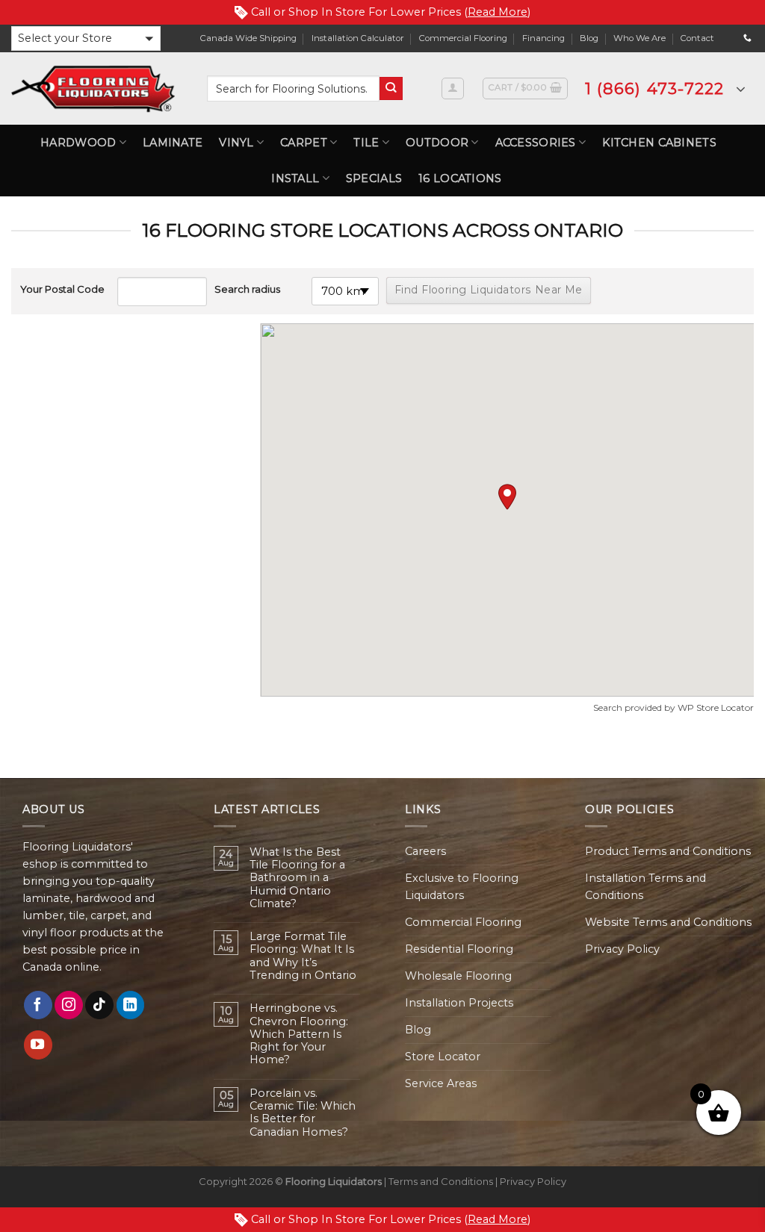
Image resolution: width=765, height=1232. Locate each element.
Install (295, 178)
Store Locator (442, 1056)
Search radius (247, 289)
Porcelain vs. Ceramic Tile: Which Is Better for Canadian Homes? (303, 1113)
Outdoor (437, 142)
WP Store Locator (716, 707)
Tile (366, 142)
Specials (374, 178)
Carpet (303, 142)
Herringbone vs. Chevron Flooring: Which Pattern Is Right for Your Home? (299, 1034)
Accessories (535, 142)
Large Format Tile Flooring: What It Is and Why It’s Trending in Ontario (303, 956)
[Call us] (747, 38)
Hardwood (78, 142)
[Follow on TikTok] (99, 1005)
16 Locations (459, 178)
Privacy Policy (622, 949)
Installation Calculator (358, 38)
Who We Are (639, 38)
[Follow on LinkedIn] (131, 1005)
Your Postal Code (62, 289)
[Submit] (391, 88)
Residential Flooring (459, 949)
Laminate (172, 142)
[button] (86, 38)
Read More (497, 12)
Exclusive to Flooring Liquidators (461, 886)
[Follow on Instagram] (69, 1005)
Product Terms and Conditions (668, 851)
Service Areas (441, 1083)
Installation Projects (459, 1002)
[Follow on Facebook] (38, 1005)
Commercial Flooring (463, 38)
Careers (425, 851)
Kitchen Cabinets (659, 142)
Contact (697, 38)
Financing (543, 38)
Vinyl (236, 142)
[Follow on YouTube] (38, 1044)
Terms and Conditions (440, 1181)
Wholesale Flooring (458, 976)
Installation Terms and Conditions (645, 886)
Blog (589, 38)
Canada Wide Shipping (248, 38)
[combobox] (293, 88)
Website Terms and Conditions (668, 922)
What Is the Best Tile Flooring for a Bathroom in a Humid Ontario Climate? (297, 878)
